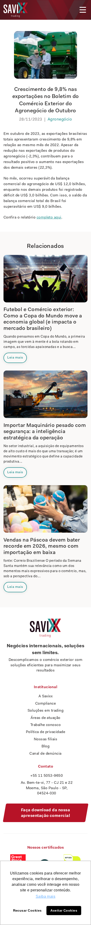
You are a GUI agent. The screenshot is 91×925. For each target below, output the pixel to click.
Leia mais (15, 357)
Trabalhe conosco (45, 725)
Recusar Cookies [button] (27, 910)
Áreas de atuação (45, 718)
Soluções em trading (45, 711)
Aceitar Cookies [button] (63, 910)
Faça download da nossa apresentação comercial (45, 813)
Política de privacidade (45, 732)
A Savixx (45, 696)
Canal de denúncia (45, 754)
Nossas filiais (45, 739)
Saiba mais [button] (46, 896)
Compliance (45, 704)
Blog (46, 746)
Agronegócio (60, 119)
